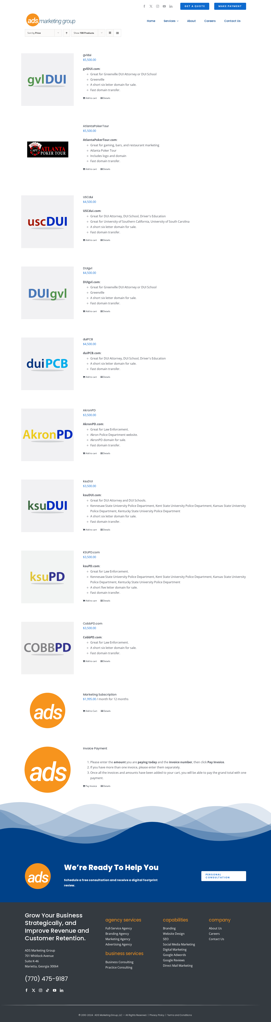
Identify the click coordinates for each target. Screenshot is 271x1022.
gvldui (87, 55)
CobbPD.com (92, 623)
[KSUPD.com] (47, 577)
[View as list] (117, 33)
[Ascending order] (66, 33)
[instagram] (157, 6)
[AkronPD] (47, 435)
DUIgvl (87, 268)
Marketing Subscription (100, 694)
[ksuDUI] (47, 506)
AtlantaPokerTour (96, 126)
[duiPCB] (47, 364)
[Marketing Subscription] (47, 710)
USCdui (88, 197)
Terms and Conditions (179, 1015)
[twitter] (151, 6)
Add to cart (91, 98)
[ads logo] (46, 14)
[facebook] (144, 6)
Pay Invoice (91, 786)
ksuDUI (88, 481)
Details (106, 98)
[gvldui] (47, 79)
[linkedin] (170, 6)
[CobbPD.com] (47, 648)
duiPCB (88, 339)
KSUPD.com (91, 552)
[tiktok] (47, 990)
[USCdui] (47, 221)
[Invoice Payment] (47, 770)
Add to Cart (91, 711)
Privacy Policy (157, 1015)
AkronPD (89, 410)
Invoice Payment (95, 748)
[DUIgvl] (47, 293)
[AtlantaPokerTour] (47, 150)
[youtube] (164, 6)
